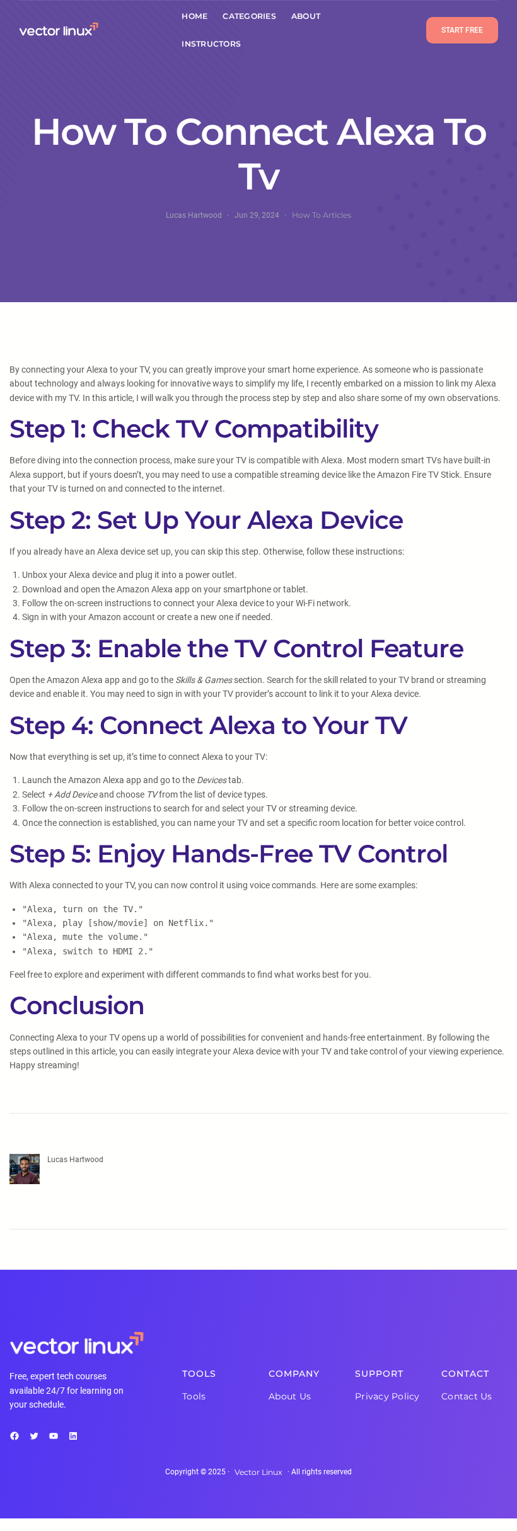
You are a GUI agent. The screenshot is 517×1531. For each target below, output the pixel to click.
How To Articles (321, 215)
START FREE (462, 30)
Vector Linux (258, 1472)
